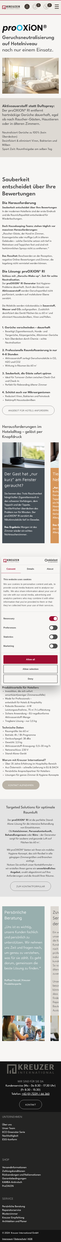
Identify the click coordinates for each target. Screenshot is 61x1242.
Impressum (7, 1239)
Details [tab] (30, 569)
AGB (30, 1239)
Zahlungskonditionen (13, 1171)
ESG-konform (9, 1139)
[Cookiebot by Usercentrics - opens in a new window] (45, 561)
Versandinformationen (14, 1167)
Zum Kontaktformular (30, 886)
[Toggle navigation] (57, 6)
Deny (30, 678)
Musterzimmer (10, 1214)
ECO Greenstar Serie (13, 1132)
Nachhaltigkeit (10, 1136)
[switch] (53, 627)
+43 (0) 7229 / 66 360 (36, 1094)
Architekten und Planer (14, 1221)
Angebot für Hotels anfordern (28, 410)
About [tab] (50, 569)
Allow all (30, 659)
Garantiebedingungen (14, 1178)
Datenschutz (20, 1239)
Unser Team (8, 1128)
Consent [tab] (11, 569)
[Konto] (27, 7)
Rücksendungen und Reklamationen (21, 1175)
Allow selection (30, 669)
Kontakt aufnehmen (21, 785)
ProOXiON (8, 1186)
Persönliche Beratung (13, 1206)
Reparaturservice (11, 1210)
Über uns (7, 1124)
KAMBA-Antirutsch (12, 1182)
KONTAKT (30, 1104)
